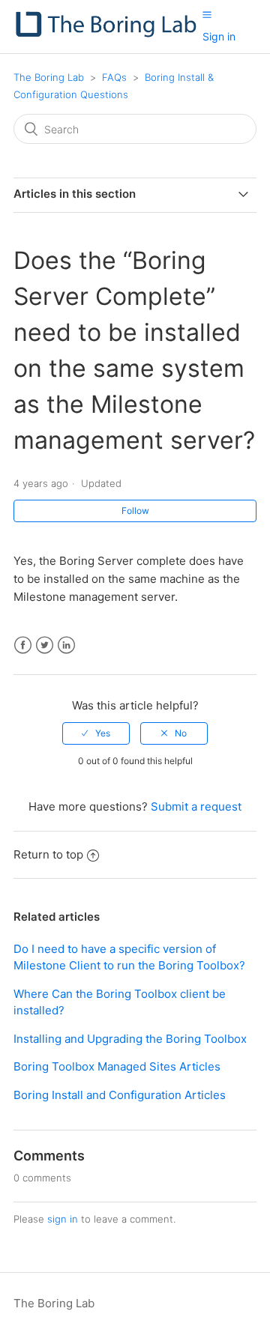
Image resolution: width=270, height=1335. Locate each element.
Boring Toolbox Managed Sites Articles (117, 1066)
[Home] (108, 34)
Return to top (48, 854)
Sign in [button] (219, 36)
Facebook (23, 645)
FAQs (114, 77)
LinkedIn (66, 645)
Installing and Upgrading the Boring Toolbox (130, 1039)
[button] (207, 14)
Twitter (44, 645)
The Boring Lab (49, 77)
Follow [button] (135, 510)
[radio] (96, 733)
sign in (62, 1219)
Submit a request (196, 806)
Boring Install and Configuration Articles (120, 1095)
